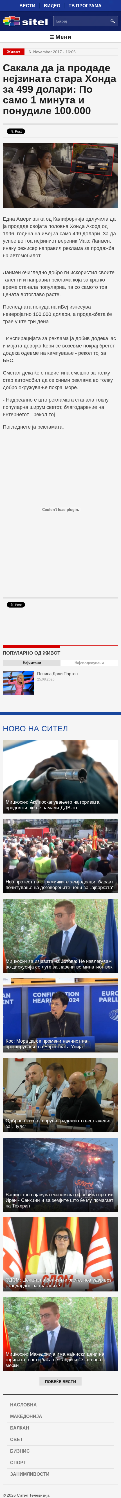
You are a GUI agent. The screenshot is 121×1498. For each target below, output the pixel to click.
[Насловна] (25, 25)
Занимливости (30, 1474)
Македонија (26, 1416)
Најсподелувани (89, 663)
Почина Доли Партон (57, 673)
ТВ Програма (85, 5)
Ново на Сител (35, 728)
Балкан (19, 1428)
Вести (27, 5)
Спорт (18, 1462)
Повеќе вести (60, 1381)
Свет (16, 1439)
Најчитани (32, 663)
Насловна (23, 1404)
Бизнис (20, 1451)
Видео (52, 5)
